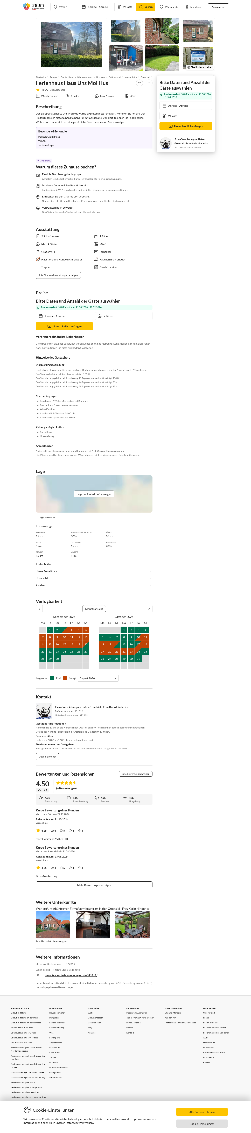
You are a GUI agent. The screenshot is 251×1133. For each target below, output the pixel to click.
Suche (90, 1012)
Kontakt (91, 1032)
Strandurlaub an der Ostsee (23, 1032)
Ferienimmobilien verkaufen (216, 1032)
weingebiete (54, 1072)
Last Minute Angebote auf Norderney (28, 1077)
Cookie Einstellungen (202, 1123)
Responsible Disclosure (214, 1052)
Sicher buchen (94, 1022)
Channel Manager (173, 1012)
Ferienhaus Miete (57, 1022)
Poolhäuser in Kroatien (21, 1042)
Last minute (54, 1047)
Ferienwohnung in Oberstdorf (25, 1092)
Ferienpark (54, 1037)
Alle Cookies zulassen (202, 1112)
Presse (206, 1017)
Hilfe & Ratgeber (133, 1022)
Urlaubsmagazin (95, 1017)
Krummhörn (131, 77)
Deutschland (67, 77)
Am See (52, 1057)
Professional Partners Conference (180, 1022)
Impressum (208, 1047)
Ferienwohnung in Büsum (23, 1082)
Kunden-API (170, 1017)
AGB (205, 1037)
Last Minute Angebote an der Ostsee (27, 1072)
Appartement (55, 1042)
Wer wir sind (209, 1012)
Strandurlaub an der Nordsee (24, 1037)
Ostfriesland (114, 77)
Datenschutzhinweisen (79, 1122)
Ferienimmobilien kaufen (214, 1027)
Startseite (41, 77)
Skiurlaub (53, 1062)
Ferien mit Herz (210, 1022)
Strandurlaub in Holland (22, 1027)
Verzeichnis (208, 1057)
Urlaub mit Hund (18, 1012)
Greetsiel (145, 77)
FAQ (90, 1027)
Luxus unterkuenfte (58, 1067)
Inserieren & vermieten (136, 1012)
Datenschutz (209, 1042)
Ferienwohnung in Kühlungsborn (26, 1087)
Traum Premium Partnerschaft (140, 1017)
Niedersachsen (84, 77)
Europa (53, 77)
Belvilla (206, 1062)
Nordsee (100, 77)
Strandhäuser (55, 1077)
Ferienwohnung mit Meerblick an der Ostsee (28, 1066)
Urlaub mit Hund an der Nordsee (26, 1022)
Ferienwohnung (56, 1027)
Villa (51, 1032)
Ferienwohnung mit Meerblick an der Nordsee (28, 1057)
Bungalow (54, 1017)
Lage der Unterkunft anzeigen (94, 494)
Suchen (149, 6)
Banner (129, 1027)
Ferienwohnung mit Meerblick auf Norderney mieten (26, 1049)
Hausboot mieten (57, 1012)
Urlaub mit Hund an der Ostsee (25, 1017)
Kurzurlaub (54, 1052)
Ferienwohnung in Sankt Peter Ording (28, 1097)
